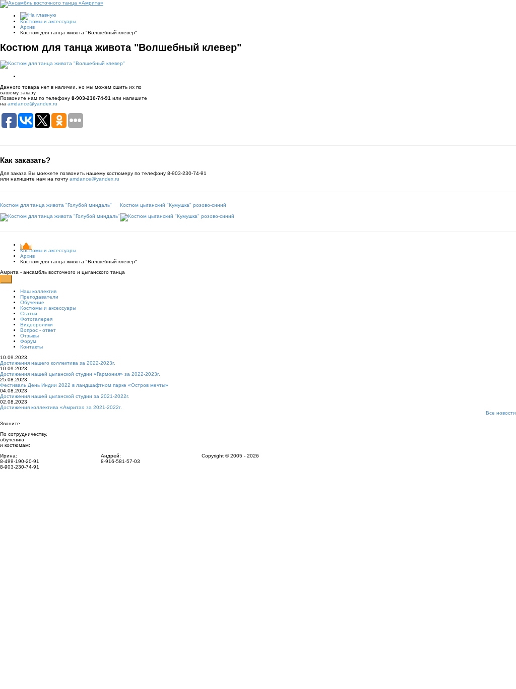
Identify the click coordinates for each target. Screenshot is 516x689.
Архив (27, 27)
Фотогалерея (36, 319)
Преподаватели (39, 297)
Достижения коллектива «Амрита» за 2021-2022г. (61, 407)
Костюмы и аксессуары (48, 21)
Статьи (28, 313)
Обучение (32, 302)
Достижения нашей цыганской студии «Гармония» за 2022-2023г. (80, 374)
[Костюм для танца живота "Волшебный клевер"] (62, 64)
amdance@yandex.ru (32, 103)
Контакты (31, 347)
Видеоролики (36, 324)
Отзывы (29, 335)
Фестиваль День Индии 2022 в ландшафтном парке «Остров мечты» (84, 385)
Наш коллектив (38, 291)
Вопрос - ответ (38, 330)
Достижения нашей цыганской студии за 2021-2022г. (65, 396)
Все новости (501, 413)
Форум (28, 341)
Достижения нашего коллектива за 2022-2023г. (57, 363)
